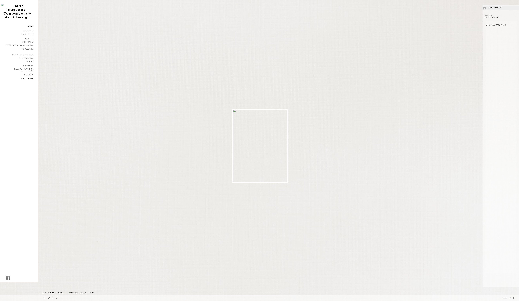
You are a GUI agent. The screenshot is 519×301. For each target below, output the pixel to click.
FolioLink (74, 293)
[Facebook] (7, 279)
